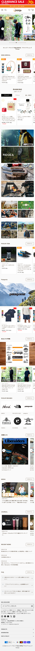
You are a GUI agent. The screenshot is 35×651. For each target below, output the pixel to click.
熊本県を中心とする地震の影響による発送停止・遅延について (16, 551)
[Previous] (2, 28)
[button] (3, 450)
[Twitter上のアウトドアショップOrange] (11, 616)
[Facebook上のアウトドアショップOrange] (5, 616)
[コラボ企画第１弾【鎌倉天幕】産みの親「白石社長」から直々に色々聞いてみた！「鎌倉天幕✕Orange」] (15, 489)
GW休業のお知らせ (6, 557)
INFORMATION (5, 632)
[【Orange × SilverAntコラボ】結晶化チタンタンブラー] (15, 522)
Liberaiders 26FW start (8, 468)
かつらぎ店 (4, 466)
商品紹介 (10, 466)
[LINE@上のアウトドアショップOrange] (14, 616)
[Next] (32, 28)
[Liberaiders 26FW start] (15, 451)
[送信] (32, 606)
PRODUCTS (4, 629)
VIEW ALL (30, 55)
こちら (17, 613)
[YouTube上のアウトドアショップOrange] (8, 616)
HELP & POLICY (5, 636)
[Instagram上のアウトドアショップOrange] (2, 616)
